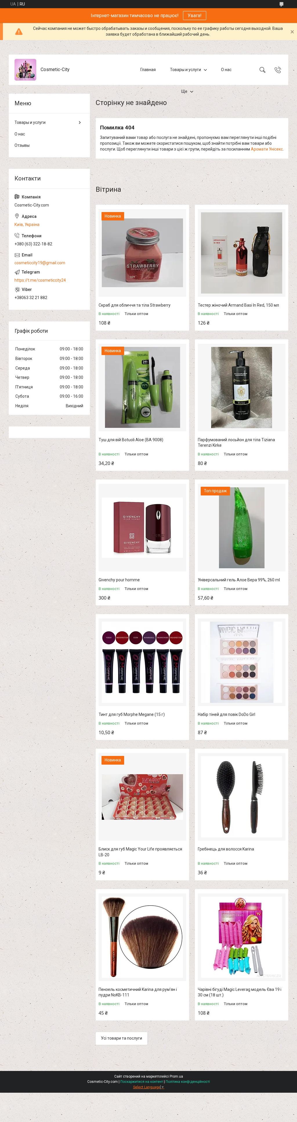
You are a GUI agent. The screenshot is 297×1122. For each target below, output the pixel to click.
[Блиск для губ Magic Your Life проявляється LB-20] (142, 797)
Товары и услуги (185, 69)
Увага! (195, 15)
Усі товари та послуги (121, 1038)
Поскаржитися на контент (141, 1082)
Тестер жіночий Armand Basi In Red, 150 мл (238, 305)
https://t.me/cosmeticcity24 (40, 280)
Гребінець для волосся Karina (226, 849)
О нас (226, 69)
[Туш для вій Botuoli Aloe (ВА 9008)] (142, 387)
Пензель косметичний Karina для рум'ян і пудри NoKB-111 (138, 992)
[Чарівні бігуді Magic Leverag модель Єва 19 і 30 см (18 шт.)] (241, 937)
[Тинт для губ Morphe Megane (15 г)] (142, 662)
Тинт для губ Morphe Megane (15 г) (132, 714)
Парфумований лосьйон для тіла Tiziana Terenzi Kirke (236, 442)
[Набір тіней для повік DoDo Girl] (241, 662)
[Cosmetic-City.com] (25, 70)
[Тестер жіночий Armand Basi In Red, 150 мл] (241, 253)
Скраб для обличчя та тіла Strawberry (135, 305)
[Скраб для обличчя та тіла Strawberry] (142, 253)
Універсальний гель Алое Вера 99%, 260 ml (239, 580)
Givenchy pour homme (119, 580)
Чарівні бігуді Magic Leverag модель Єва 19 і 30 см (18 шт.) (239, 992)
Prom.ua (176, 1076)
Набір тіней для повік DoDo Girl (226, 714)
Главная (148, 69)
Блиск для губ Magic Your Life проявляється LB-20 (140, 852)
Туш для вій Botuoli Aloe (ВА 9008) (131, 439)
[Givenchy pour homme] (142, 527)
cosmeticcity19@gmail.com (40, 262)
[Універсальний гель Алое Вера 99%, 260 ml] (241, 527)
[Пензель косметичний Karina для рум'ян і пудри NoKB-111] (142, 937)
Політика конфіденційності (188, 1082)
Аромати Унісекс (267, 149)
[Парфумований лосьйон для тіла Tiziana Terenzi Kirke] (241, 387)
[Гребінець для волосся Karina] (241, 797)
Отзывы (22, 145)
